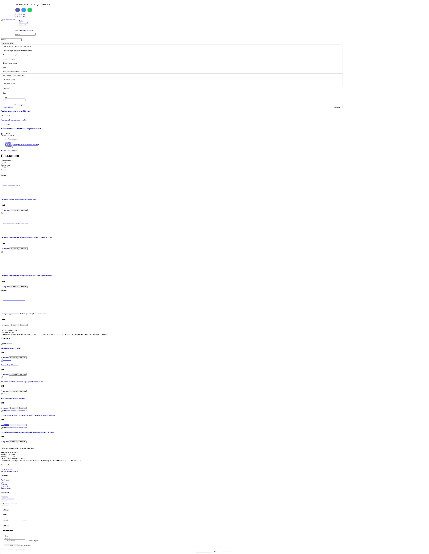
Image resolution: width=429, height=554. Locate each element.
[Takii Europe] (176, 194)
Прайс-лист (14, 98)
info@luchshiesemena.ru (26, 30)
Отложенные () (23, 23)
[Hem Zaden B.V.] (176, 172)
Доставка (8, 211)
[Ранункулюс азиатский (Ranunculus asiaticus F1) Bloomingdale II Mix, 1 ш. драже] (14, 427)
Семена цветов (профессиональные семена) (23, 101)
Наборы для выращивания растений (21, 130)
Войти (21, 21)
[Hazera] (176, 166)
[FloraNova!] (176, 164)
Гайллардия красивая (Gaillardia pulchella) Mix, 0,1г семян (18, 199)
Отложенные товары (18, 96)
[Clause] (176, 155)
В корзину (6, 248)
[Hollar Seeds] (176, 175)
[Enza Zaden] (176, 161)
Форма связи (6, 488)
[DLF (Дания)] (176, 158)
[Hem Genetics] (176, 169)
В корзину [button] (14, 248)
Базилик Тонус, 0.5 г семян (9, 365)
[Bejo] (176, 150)
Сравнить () (22, 25)
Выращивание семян (13, 217)
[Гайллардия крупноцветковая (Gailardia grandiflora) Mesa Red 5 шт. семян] (172, 300)
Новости (8, 221)
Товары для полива (14, 144)
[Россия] (176, 205)
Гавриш (17, 90)
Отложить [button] (23, 248)
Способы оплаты (11, 213)
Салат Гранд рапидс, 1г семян (10, 348)
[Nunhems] (176, 183)
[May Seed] (176, 180)
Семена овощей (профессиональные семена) (24, 106)
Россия (17, 92)
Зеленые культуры (14, 115)
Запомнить (10, 541)
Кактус (9, 125)
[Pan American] (176, 186)
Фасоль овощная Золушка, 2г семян (13, 398)
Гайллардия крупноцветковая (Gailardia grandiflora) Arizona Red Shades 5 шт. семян (26, 237)
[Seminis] (176, 189)
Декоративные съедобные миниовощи (21, 111)
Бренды (8, 148)
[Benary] (176, 152)
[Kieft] (176, 178)
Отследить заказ (7, 469)
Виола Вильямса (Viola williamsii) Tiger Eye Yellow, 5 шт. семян (22, 381)
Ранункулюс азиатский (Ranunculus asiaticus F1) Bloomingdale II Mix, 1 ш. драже (27, 432)
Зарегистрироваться (24, 545)
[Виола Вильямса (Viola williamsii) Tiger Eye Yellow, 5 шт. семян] (11, 376)
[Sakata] (176, 208)
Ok (215, 551)
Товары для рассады (14, 139)
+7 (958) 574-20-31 (20, 14)
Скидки (8, 215)
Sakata (16, 94)
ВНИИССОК (19, 88)
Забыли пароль (33, 541)
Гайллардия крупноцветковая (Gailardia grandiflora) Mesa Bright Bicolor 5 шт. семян (26, 275)
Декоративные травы (15, 120)
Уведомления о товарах (10, 471)
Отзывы (4, 484)
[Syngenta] (176, 191)
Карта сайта (5, 486)
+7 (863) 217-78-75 (20, 16)
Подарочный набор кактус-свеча (19, 135)
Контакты (9, 219)
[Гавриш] (176, 203)
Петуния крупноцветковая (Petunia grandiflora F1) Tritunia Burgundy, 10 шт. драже (28, 415)
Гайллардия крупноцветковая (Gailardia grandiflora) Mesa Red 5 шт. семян (23, 314)
